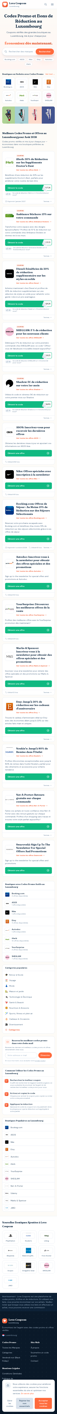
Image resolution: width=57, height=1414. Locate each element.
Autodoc (48, 59)
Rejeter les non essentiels (24, 1403)
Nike (30, 59)
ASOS (22, 59)
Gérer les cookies (9, 1403)
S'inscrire (45, 1055)
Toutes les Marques (11, 1347)
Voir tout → (50, 74)
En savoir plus (27, 1393)
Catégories (7, 1352)
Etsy (39, 59)
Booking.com (10, 59)
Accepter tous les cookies (43, 1403)
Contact (34, 1361)
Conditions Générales (12, 1373)
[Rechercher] (45, 4)
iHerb (28, 64)
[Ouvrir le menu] (52, 4)
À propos (35, 1347)
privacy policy (40, 1061)
